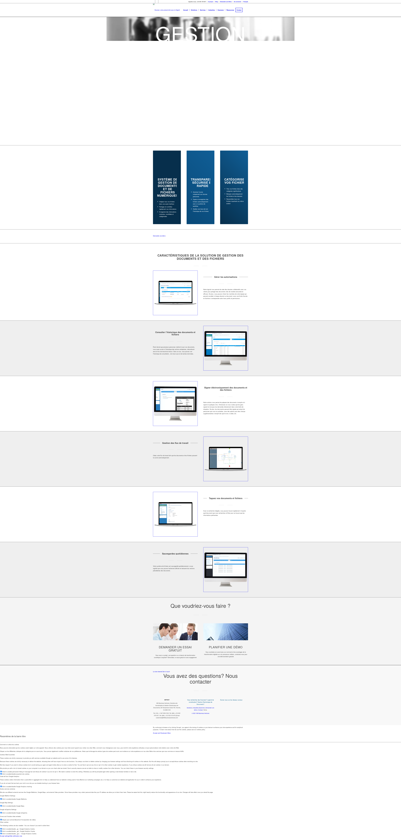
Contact (200, 710)
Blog (216, 1)
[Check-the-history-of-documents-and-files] (225, 348)
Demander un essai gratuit (175, 648)
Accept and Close (158, 733)
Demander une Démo (226, 1)
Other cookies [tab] (4, 822)
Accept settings (5, 836)
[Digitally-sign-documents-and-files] (175, 403)
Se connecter (237, 1)
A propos (210, 1)
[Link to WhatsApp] (159, 1)
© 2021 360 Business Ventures (200, 713)
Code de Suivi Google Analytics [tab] (9, 776)
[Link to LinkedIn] (156, 1)
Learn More (167, 733)
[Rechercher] (246, 10)
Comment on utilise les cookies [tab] (9, 744)
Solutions (189, 708)
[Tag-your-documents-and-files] (175, 514)
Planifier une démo (226, 647)
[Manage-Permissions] (175, 293)
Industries (196, 708)
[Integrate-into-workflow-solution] (225, 459)
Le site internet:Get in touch (161, 672)
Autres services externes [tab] (7, 789)
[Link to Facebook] (153, 1)
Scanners (202, 708)
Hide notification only (16, 836)
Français (245, 1)
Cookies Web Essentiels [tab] (7, 755)
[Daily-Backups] (225, 569)
